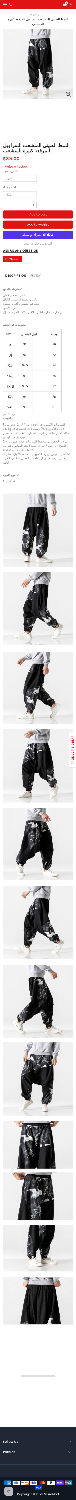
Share (13, 259)
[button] (5, 4)
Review (35, 275)
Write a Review (16, 166)
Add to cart (38, 214)
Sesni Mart (51, 1494)
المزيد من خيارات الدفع (38, 243)
